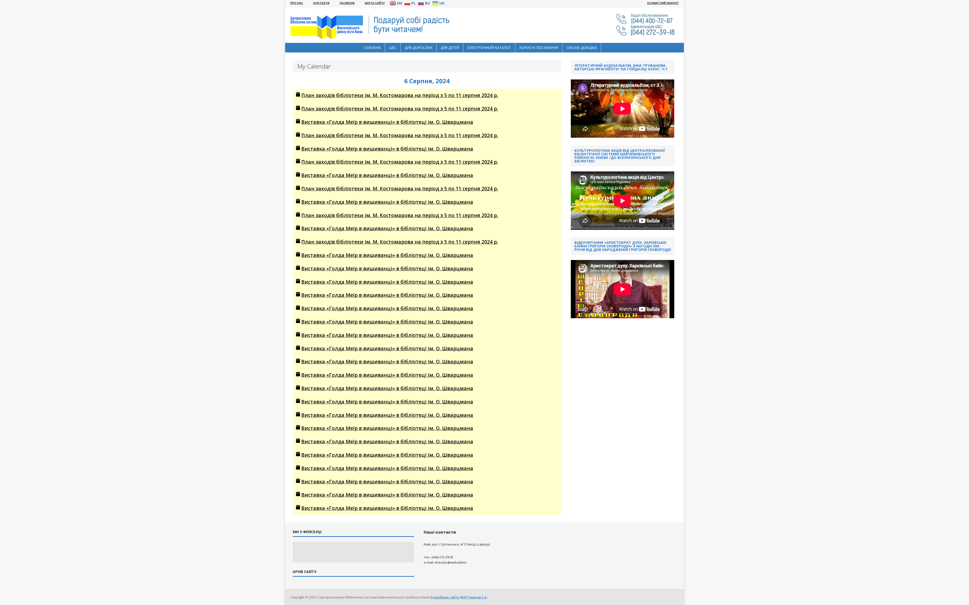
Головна (372, 47)
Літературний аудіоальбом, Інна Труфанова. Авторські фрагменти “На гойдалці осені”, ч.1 (620, 67)
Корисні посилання (538, 47)
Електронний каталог (489, 47)
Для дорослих (418, 47)
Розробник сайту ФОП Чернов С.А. (459, 597)
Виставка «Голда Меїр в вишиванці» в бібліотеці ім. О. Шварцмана (387, 122)
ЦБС (392, 47)
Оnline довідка (582, 47)
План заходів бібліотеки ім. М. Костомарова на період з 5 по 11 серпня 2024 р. (399, 95)
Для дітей (450, 47)
